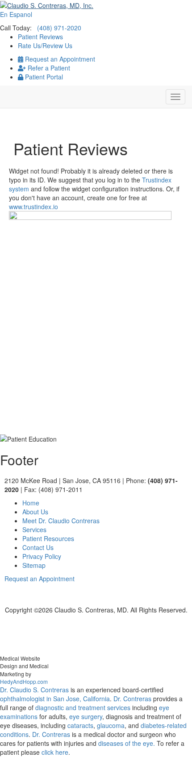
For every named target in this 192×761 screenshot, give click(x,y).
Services (34, 529)
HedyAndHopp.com (24, 681)
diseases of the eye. (126, 743)
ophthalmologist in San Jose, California (55, 698)
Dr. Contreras (132, 698)
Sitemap (34, 565)
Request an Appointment (59, 58)
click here (55, 752)
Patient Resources (48, 538)
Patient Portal (43, 76)
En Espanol (16, 14)
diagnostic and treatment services (83, 707)
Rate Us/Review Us (45, 45)
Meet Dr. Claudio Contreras (61, 520)
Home (30, 502)
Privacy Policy (41, 556)
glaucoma (111, 725)
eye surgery (85, 716)
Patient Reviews (40, 36)
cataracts (80, 725)
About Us (35, 511)
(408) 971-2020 (59, 27)
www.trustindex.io (33, 206)
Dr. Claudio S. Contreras (34, 689)
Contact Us (38, 547)
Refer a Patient (48, 67)
